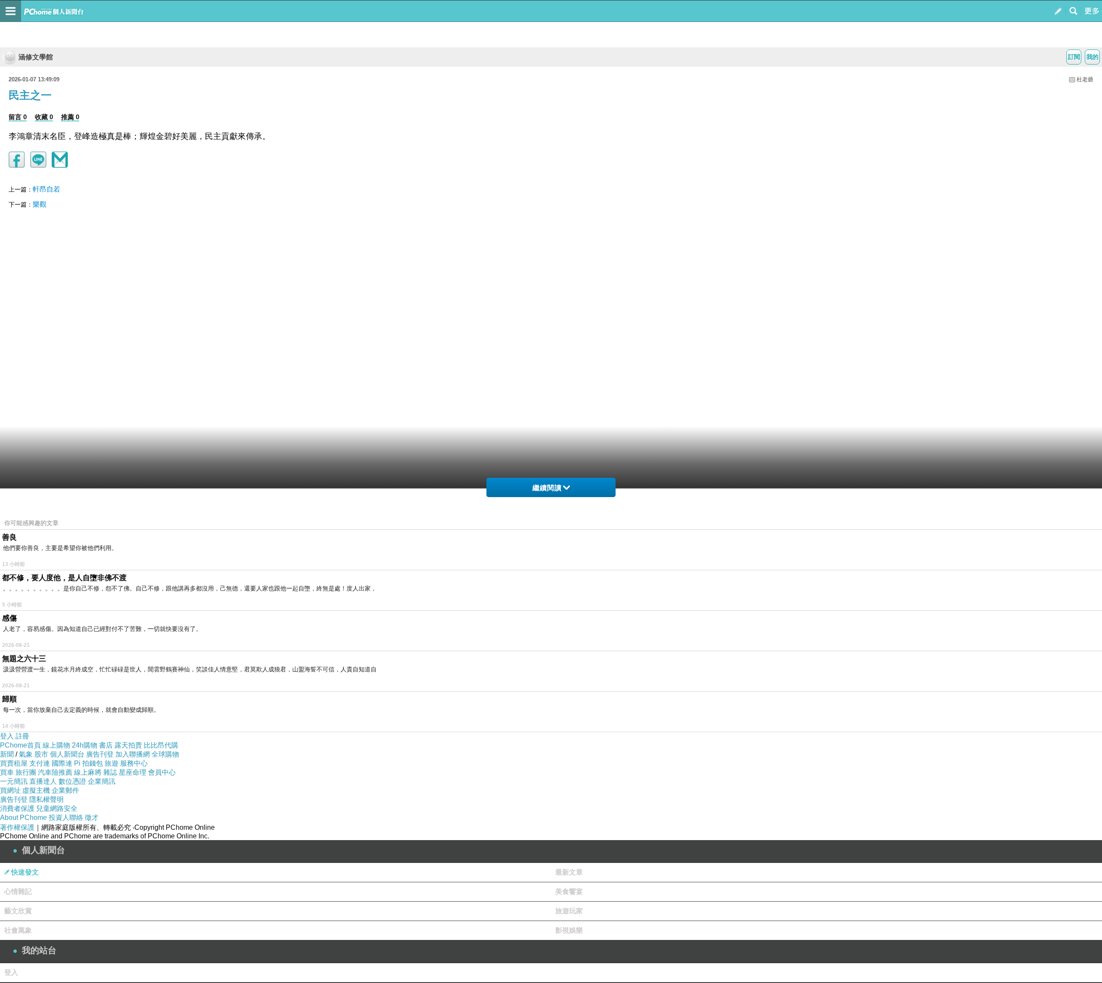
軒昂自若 (46, 189)
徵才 (92, 817)
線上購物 (56, 745)
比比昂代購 (161, 745)
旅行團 (25, 772)
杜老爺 (1085, 79)
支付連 (39, 763)
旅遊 (111, 763)
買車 (7, 772)
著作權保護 (17, 827)
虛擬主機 (36, 790)
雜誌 (110, 772)
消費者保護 (17, 808)
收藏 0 (44, 117)
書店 (106, 745)
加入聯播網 (132, 754)
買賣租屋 (14, 763)
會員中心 (162, 772)
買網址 (10, 790)
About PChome (23, 817)
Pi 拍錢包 (88, 763)
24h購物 (84, 745)
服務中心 (134, 763)
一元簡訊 (14, 781)
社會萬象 (18, 930)
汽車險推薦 (55, 772)
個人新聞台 (67, 754)
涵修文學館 (36, 57)
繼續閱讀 (547, 488)
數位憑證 (72, 781)
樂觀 (39, 204)
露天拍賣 (128, 745)
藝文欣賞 (18, 911)
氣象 (26, 754)
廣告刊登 (100, 754)
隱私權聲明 (46, 799)
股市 (41, 754)
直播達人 (43, 781)
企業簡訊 (101, 781)
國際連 (62, 763)
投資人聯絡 (66, 817)
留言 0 (18, 117)
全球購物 (165, 754)
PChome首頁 (20, 745)
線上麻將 (88, 772)
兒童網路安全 (56, 808)
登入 (7, 736)
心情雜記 (18, 891)
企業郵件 (65, 790)
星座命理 (132, 772)
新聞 (7, 754)
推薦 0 (70, 117)
